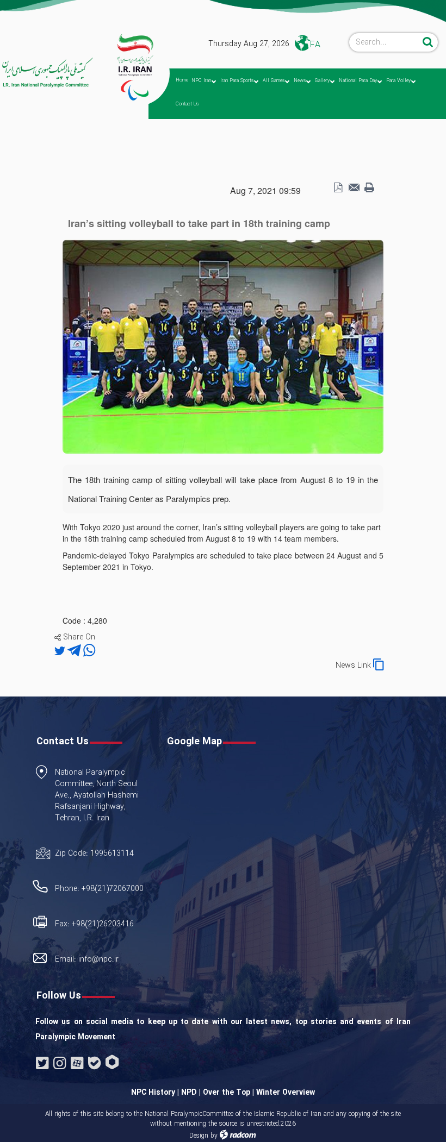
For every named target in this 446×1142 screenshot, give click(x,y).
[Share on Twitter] (60, 651)
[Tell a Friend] (353, 188)
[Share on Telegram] (75, 651)
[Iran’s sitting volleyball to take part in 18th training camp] (223, 345)
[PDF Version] (338, 188)
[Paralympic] (47, 73)
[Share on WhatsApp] (89, 651)
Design (198, 1136)
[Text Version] (369, 188)
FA (315, 45)
